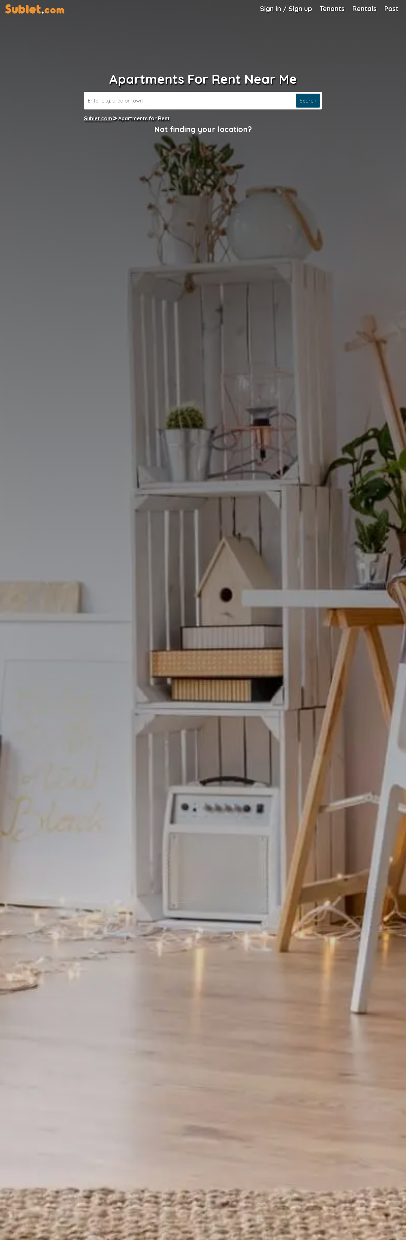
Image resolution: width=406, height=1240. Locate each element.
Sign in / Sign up (286, 8)
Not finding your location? (203, 129)
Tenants (332, 8)
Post (391, 8)
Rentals (364, 8)
